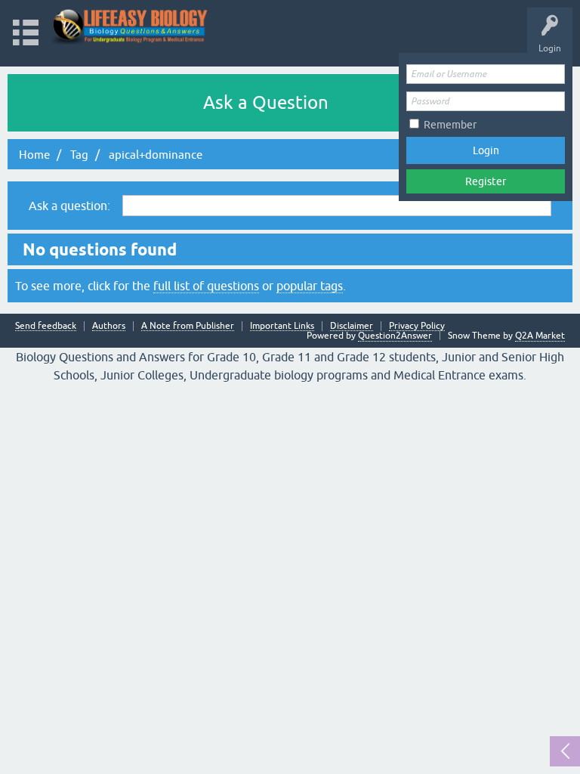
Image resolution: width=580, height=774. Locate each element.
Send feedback (45, 326)
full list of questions (206, 286)
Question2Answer (395, 335)
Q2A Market (540, 335)
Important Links (282, 326)
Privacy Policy (417, 326)
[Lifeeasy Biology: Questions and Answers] (130, 26)
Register (485, 181)
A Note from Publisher (187, 326)
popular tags (309, 286)
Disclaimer (351, 326)
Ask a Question (266, 102)
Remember (450, 125)
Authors (108, 326)
